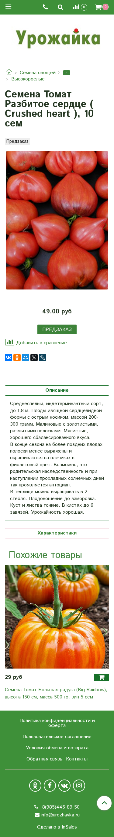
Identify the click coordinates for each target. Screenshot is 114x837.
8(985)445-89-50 (60, 807)
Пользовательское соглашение (57, 736)
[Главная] (9, 72)
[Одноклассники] (17, 357)
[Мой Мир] (25, 357)
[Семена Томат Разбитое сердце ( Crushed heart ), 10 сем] (57, 220)
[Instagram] (79, 786)
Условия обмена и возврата (57, 747)
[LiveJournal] (42, 357)
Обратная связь (44, 759)
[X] (34, 357)
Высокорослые (28, 79)
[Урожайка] (57, 37)
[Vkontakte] (64, 786)
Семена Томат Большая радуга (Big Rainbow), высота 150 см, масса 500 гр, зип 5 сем (56, 693)
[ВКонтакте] (8, 357)
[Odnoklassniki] (35, 786)
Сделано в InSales (57, 827)
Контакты (77, 759)
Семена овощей (38, 72)
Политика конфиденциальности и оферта (57, 723)
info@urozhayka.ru (60, 815)
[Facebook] (50, 786)
